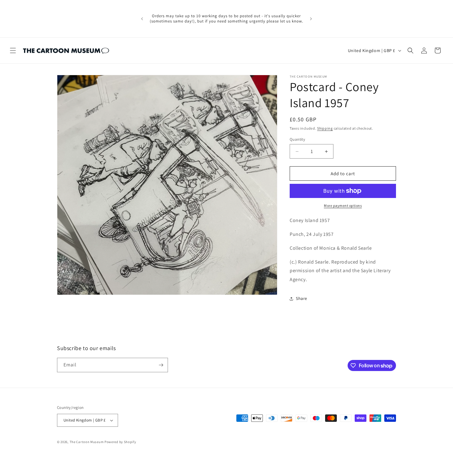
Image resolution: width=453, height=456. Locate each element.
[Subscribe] (161, 365)
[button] (13, 50)
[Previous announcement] (142, 19)
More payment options (343, 205)
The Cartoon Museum (87, 442)
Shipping (325, 128)
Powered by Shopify (120, 442)
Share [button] (301, 298)
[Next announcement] (311, 19)
